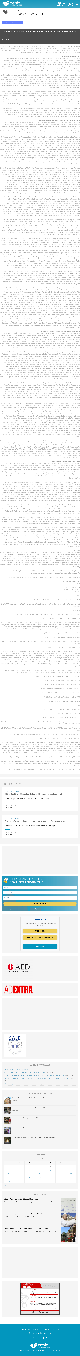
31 (50, 1181)
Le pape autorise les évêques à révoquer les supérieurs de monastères (33, 1138)
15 (29, 1174)
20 (9, 1177)
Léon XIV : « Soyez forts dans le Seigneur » (16, 1069)
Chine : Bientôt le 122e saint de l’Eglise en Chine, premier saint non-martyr (34, 794)
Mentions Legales (57, 1330)
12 (71, 1170)
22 (29, 1177)
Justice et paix (12, 791)
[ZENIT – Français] (22, 4)
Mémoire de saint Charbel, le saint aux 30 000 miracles (28, 1118)
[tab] (30, 1285)
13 (9, 1174)
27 (9, 1181)
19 (71, 1174)
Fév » (9, 1186)
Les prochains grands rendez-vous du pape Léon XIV (24, 1214)
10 (50, 1170)
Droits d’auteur (34, 1333)
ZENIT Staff (5, 40)
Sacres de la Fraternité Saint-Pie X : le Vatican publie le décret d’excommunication (36, 1098)
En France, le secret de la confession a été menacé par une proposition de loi (35, 1128)
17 (50, 1174)
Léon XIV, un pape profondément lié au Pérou (21, 1199)
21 (19, 1177)
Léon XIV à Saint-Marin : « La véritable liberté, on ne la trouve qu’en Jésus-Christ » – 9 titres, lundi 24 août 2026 (37, 1078)
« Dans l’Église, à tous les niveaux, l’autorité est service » (21, 1084)
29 (29, 1181)
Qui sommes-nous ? (23, 1330)
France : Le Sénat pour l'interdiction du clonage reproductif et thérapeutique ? (35, 821)
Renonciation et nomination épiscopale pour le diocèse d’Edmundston (25, 1072)
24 (50, 1177)
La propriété (35, 1330)
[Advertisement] (40, 860)
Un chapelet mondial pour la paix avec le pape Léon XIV (28, 1108)
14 (19, 1174)
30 (40, 1181)
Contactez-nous (45, 1333)
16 (40, 1174)
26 (71, 1177)
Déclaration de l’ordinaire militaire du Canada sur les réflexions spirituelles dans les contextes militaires (35, 1075)
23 (40, 1177)
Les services (45, 1330)
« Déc (5, 1186)
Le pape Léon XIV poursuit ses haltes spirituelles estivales (26, 1229)
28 (19, 1181)
